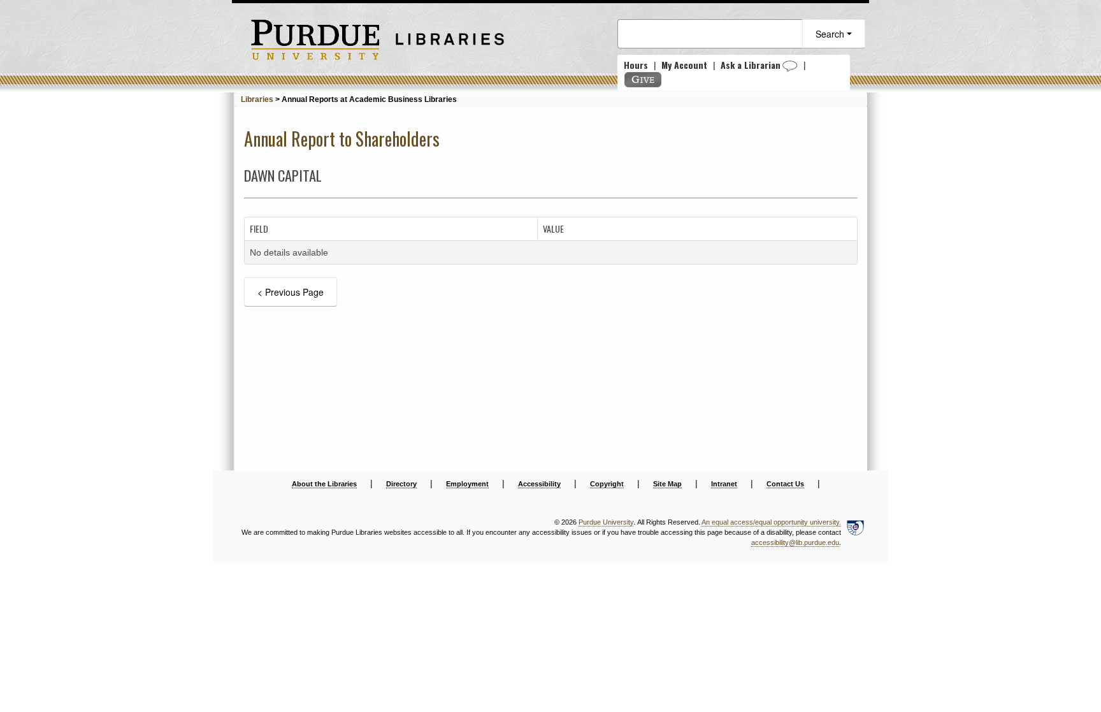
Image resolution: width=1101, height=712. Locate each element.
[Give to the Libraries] (642, 79)
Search (831, 33)
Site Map (667, 484)
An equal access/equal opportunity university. (771, 522)
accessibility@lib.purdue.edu (795, 542)
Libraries (257, 99)
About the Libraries (324, 484)
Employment (467, 484)
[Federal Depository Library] (855, 533)
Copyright (607, 484)
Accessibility (539, 484)
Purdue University (606, 522)
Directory (401, 484)
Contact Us (785, 484)
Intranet (724, 484)
